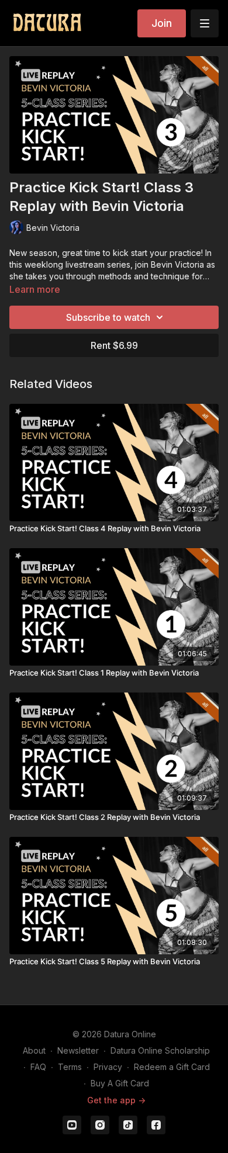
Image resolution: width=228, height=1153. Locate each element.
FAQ (38, 1067)
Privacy (108, 1067)
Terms (70, 1067)
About (34, 1050)
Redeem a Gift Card (172, 1067)
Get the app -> (116, 1100)
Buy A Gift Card (120, 1083)
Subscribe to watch (108, 317)
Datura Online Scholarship (160, 1050)
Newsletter (78, 1050)
